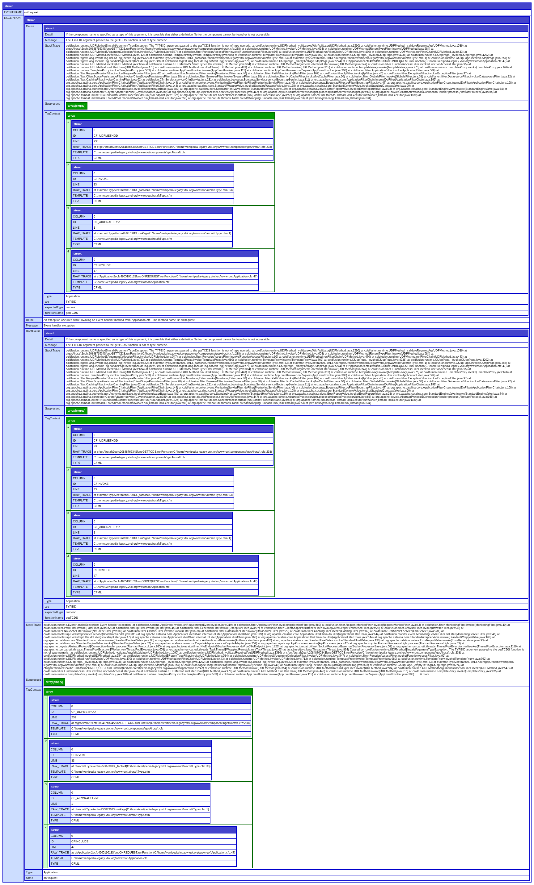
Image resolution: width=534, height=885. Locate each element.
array (71, 115)
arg (47, 301)
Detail (49, 34)
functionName (54, 312)
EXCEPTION (12, 17)
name (29, 877)
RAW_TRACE (82, 146)
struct (9, 6)
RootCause (33, 331)
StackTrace (52, 45)
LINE (76, 141)
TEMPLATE (80, 152)
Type (48, 296)
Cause (30, 26)
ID (74, 135)
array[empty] (76, 105)
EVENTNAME (13, 12)
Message (51, 40)
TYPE (76, 158)
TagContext (52, 113)
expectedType (54, 307)
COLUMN (79, 130)
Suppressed (52, 103)
